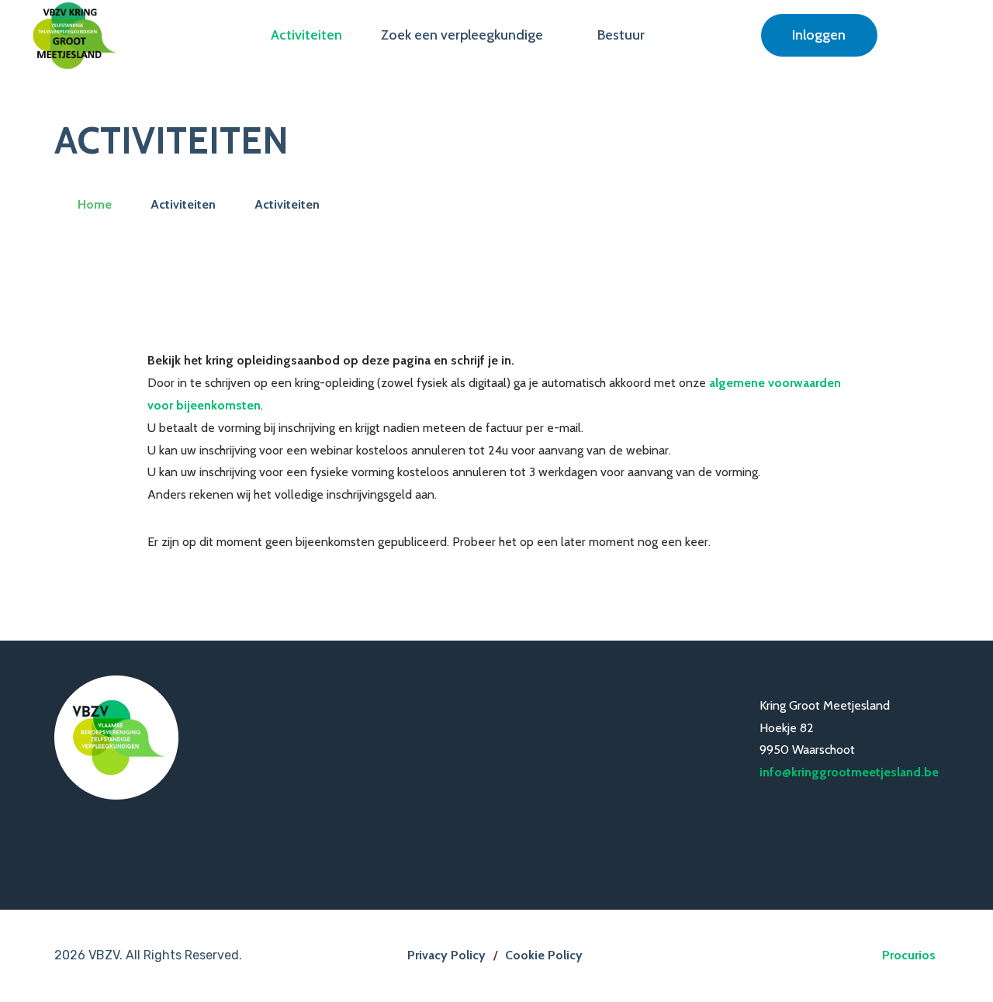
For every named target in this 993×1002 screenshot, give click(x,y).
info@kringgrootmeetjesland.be (849, 772)
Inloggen (819, 34)
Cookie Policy (544, 955)
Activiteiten (306, 34)
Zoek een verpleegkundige (462, 34)
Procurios (909, 955)
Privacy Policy (446, 955)
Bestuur (621, 34)
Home (95, 204)
